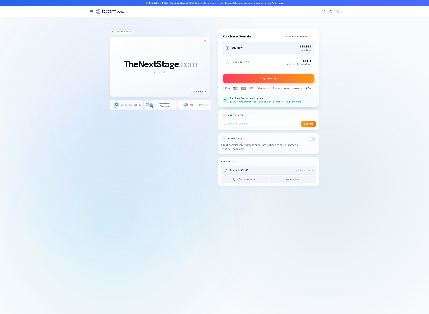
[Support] (331, 12)
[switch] (312, 139)
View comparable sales (297, 36)
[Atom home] (109, 11)
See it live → (199, 91)
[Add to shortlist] (205, 41)
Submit (308, 124)
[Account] (324, 12)
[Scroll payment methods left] (225, 88)
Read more (278, 3)
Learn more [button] (295, 101)
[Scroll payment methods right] (311, 88)
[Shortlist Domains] (337, 12)
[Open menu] (91, 12)
